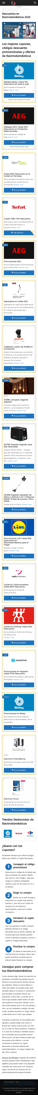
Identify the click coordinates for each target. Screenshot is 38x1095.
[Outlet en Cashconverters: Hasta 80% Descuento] (19, 573)
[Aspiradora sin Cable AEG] (19, 290)
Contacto (25, 1084)
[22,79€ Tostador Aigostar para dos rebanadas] (19, 433)
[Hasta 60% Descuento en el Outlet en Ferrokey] (19, 162)
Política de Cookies (15, 1084)
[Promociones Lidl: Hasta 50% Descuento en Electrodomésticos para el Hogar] (19, 527)
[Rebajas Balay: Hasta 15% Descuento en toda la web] (19, 70)
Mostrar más (13, 90)
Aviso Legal (23, 1082)
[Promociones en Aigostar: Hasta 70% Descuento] (19, 660)
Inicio (4, 9)
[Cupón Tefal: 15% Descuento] (19, 207)
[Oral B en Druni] (19, 787)
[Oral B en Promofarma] (19, 745)
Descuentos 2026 (13, 9)
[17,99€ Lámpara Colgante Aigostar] (19, 386)
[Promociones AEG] (19, 250)
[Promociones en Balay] (19, 702)
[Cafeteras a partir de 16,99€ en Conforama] (19, 335)
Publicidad (32, 1084)
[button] (3, 3)
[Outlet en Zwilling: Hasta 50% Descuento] (19, 615)
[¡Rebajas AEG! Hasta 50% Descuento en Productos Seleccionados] (19, 115)
